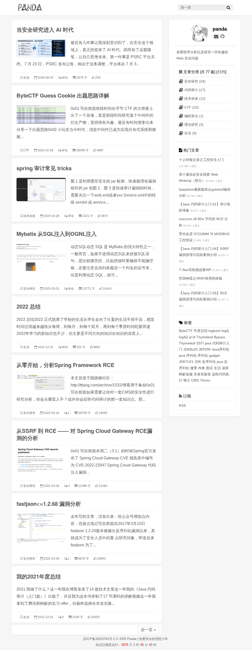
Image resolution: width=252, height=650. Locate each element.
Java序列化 (220, 349)
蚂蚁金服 (186, 374)
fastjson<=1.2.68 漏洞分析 (48, 504)
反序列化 (209, 362)
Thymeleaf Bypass (210, 337)
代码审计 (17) (194, 90)
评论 (65, 77)
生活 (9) (190, 133)
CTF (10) (191, 107)
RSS (182, 406)
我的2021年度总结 (38, 576)
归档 (221, 71)
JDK (198, 362)
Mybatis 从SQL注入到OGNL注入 (56, 234)
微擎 (193, 368)
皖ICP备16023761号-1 (99, 639)
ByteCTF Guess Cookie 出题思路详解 (62, 95)
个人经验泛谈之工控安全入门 (201, 160)
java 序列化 (188, 355)
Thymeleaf (187, 343)
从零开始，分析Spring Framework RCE (65, 365)
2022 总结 (28, 306)
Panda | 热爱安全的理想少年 (147, 639)
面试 (209, 368)
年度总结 (200, 331)
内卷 (201, 368)
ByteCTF (186, 331)
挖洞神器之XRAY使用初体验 (200, 278)
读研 (225, 368)
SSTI (200, 343)
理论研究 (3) (194, 125)
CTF (26, 150)
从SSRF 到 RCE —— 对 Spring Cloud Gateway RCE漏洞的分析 (84, 434)
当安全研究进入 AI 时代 (45, 29)
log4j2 (183, 337)
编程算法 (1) (194, 116)
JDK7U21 (186, 362)
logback (214, 331)
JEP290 (205, 349)
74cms (205, 380)
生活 (26, 77)
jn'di (192, 337)
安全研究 (29, 288)
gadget (214, 355)
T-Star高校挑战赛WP (195, 270)
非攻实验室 (202, 374)
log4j (225, 331)
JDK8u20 (190, 349)
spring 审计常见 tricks (44, 168)
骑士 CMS (191, 380)
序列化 (203, 355)
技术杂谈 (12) (194, 98)
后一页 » (148, 630)
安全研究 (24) (194, 81)
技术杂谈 (29, 216)
